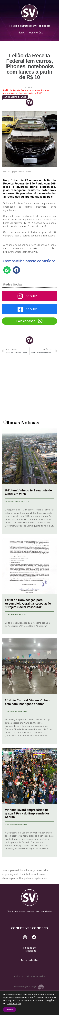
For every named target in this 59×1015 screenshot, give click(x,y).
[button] (7, 270)
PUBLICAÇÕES (35, 32)
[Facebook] (34, 937)
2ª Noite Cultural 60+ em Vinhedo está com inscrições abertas (28, 702)
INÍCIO (20, 32)
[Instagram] (25, 937)
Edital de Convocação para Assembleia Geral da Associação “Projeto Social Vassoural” (28, 603)
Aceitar (9, 1009)
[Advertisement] (29, 387)
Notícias (28, 87)
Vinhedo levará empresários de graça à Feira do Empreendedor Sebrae (27, 813)
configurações (14, 1003)
